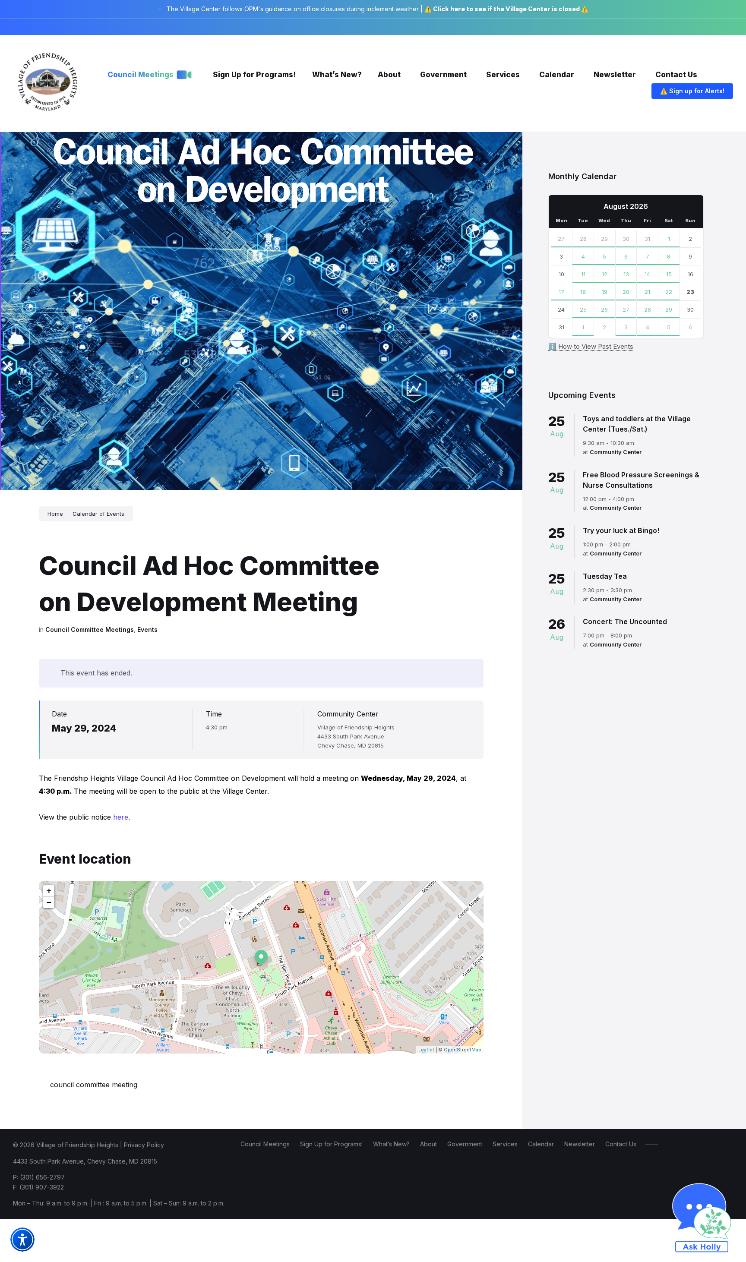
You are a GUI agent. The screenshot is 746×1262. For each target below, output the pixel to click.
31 (647, 238)
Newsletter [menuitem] (579, 1144)
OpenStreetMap (462, 1050)
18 (583, 291)
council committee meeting (93, 1084)
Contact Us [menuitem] (620, 1144)
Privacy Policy (144, 1144)
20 (626, 291)
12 (604, 274)
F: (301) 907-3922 (38, 1187)
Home (55, 513)
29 (604, 238)
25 (583, 309)
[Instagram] (692, 26)
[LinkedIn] (718, 26)
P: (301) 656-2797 (39, 1177)
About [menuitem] (428, 1144)
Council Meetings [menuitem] (265, 1144)
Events (147, 629)
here (120, 817)
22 (668, 291)
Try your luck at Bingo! (621, 530)
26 (604, 309)
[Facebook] (679, 26)
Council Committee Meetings (89, 629)
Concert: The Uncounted (625, 621)
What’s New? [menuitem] (391, 1144)
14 (647, 274)
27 (561, 238)
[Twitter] (705, 26)
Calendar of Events (98, 513)
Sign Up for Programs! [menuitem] (331, 1144)
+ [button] (49, 890)
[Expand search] (634, 92)
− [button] (49, 902)
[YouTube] (730, 26)
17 (561, 291)
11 (583, 274)
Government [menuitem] (464, 1144)
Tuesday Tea (605, 576)
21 (647, 291)
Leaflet (426, 1050)
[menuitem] (140, 74)
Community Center (348, 714)
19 (604, 291)
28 (583, 238)
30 (626, 238)
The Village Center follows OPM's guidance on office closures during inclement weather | (377, 9)
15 (669, 274)
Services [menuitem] (505, 1144)
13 (626, 274)
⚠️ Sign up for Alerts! (692, 91)
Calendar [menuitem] (541, 1144)
